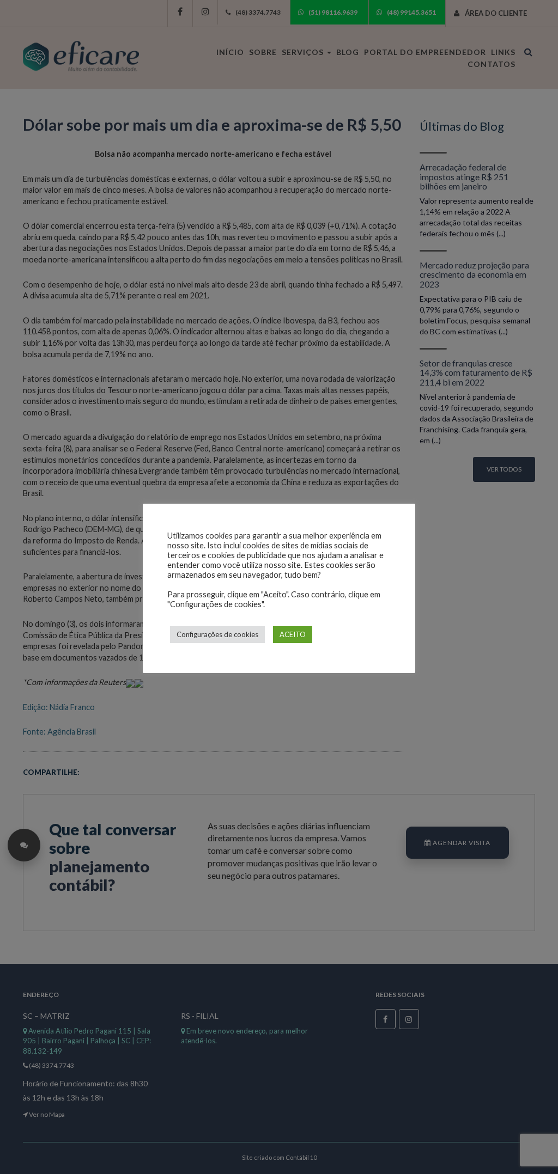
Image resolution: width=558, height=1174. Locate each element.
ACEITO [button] (293, 634)
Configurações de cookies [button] (217, 634)
